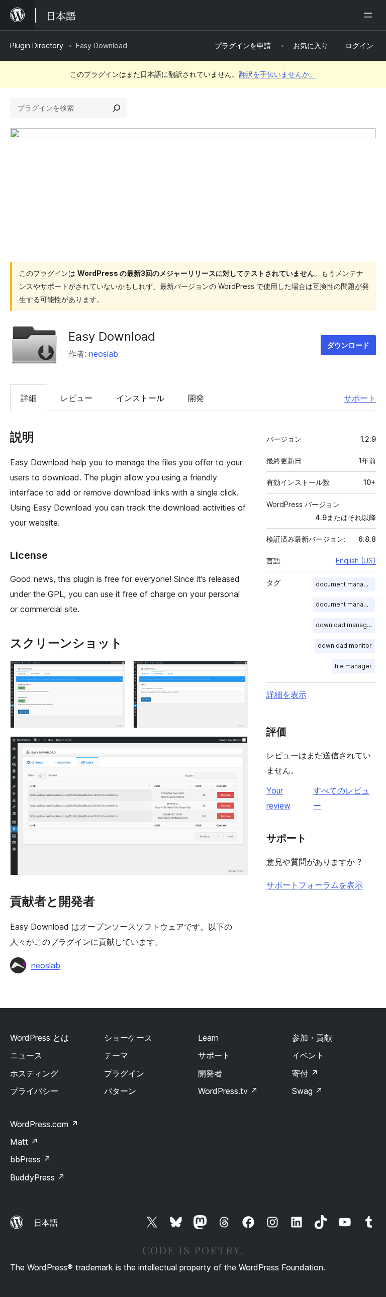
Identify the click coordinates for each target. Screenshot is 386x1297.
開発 (196, 398)
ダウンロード (348, 345)
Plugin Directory (36, 45)
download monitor (345, 645)
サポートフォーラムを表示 (314, 885)
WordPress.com (44, 1124)
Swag (307, 1091)
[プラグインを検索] (117, 108)
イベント (308, 1055)
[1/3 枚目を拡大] (112, 674)
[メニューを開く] (370, 15)
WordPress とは (39, 1038)
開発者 (210, 1073)
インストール (140, 398)
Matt (24, 1142)
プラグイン (124, 1073)
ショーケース (128, 1038)
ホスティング (34, 1073)
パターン (120, 1091)
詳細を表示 (286, 694)
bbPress (30, 1159)
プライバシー (34, 1091)
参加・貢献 (312, 1038)
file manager (353, 666)
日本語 (46, 1223)
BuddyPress (37, 1177)
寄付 (305, 1073)
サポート (360, 398)
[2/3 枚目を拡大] (234, 674)
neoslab (103, 354)
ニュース (26, 1055)
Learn (208, 1038)
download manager (344, 625)
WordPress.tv (228, 1091)
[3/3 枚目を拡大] (234, 750)
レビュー (76, 398)
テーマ (116, 1055)
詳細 (29, 398)
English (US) (356, 560)
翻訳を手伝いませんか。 (277, 74)
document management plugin (345, 604)
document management (345, 584)
